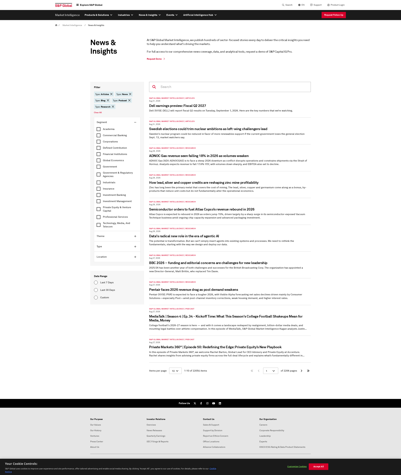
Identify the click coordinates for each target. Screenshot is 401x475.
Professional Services (115, 216)
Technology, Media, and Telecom (116, 225)
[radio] (96, 282)
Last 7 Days (107, 282)
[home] (56, 25)
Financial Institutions (115, 154)
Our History (95, 430)
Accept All (318, 466)
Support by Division (212, 430)
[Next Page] (301, 371)
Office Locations (211, 441)
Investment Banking (114, 195)
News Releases (154, 430)
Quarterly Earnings (156, 436)
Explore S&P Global (91, 5)
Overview (151, 425)
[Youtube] (213, 403)
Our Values (95, 425)
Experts (263, 441)
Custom (104, 297)
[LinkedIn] (219, 403)
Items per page (158, 370)
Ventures (94, 436)
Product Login (338, 5)
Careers (263, 425)
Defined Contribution (115, 147)
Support (318, 5)
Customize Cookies (297, 466)
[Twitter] (194, 403)
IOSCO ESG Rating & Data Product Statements (282, 447)
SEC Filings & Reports (157, 441)
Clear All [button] (98, 112)
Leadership (265, 436)
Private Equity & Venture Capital (117, 209)
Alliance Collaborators (214, 447)
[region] (200, 467)
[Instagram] (207, 403)
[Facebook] (201, 403)
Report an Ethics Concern (215, 436)
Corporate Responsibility (271, 430)
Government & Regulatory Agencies (118, 174)
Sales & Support (211, 425)
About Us (94, 447)
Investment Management (117, 201)
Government (110, 166)
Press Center (96, 441)
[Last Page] (308, 370)
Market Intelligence (72, 25)
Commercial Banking (115, 135)
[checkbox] (117, 129)
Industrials (109, 182)
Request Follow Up (333, 14)
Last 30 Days (107, 290)
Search (288, 5)
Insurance (108, 188)
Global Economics (113, 160)
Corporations (110, 141)
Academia (109, 129)
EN (303, 5)
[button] (111, 94)
